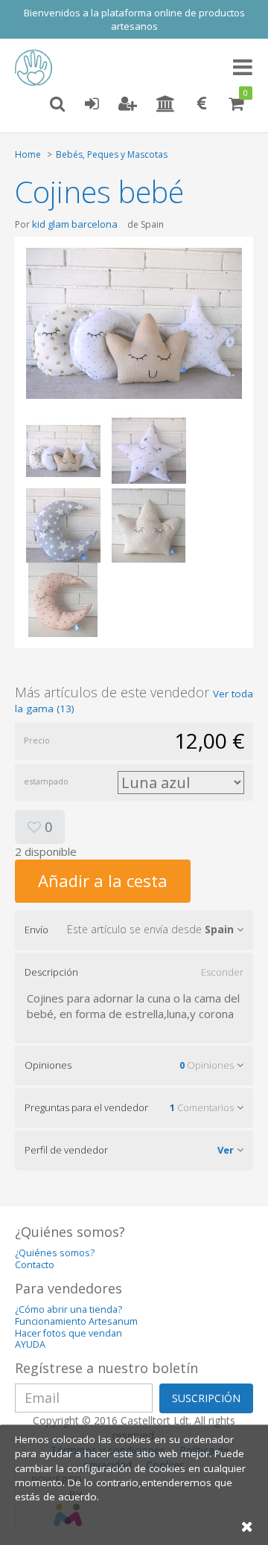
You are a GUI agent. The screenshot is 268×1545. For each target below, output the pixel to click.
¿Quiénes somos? (55, 1253)
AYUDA (30, 1344)
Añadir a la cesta (103, 880)
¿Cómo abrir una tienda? (68, 1309)
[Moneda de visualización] (202, 104)
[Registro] (128, 104)
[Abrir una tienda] (166, 104)
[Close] (247, 1526)
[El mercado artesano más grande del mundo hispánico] (37, 67)
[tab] (134, 929)
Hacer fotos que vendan (68, 1333)
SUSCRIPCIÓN (206, 1398)
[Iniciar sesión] (91, 104)
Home (28, 154)
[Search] (57, 104)
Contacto (34, 1264)
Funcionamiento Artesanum (76, 1321)
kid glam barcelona (75, 224)
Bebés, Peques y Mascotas (112, 154)
